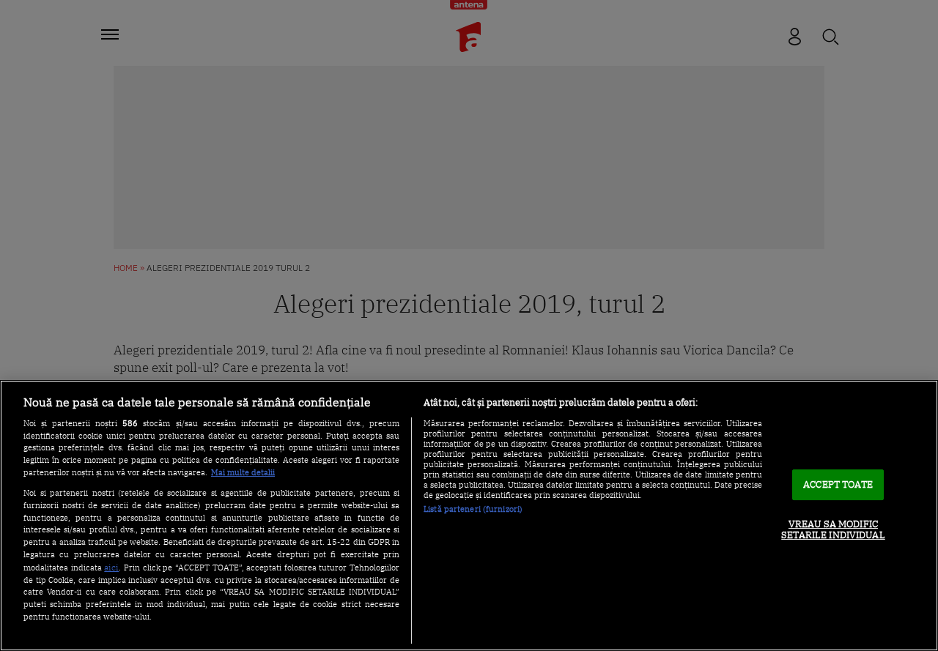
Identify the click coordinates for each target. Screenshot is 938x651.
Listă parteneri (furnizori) (473, 509)
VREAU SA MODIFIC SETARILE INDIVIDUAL (833, 530)
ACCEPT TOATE (838, 484)
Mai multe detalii (243, 472)
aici (111, 567)
